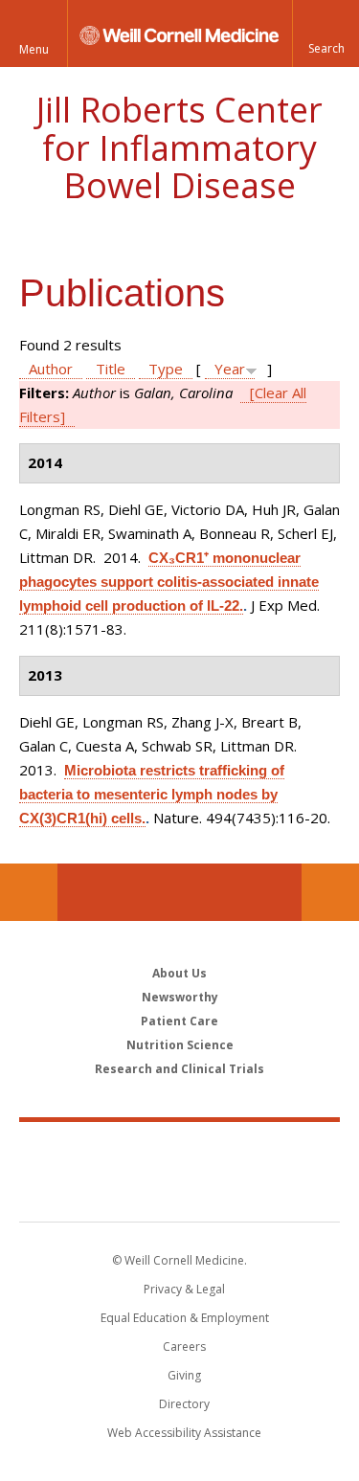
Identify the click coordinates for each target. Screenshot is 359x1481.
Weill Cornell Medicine (180, 1150)
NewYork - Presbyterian (179, 1190)
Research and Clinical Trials (179, 1069)
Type (165, 368)
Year (229, 368)
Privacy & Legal (184, 1289)
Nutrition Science (180, 1045)
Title (110, 368)
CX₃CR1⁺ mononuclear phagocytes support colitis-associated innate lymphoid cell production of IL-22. (169, 582)
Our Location (28, 892)
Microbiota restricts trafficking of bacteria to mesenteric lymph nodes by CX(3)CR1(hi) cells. (151, 794)
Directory (184, 1404)
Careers (184, 1346)
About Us (179, 973)
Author (51, 368)
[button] (325, 33)
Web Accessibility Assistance (184, 1433)
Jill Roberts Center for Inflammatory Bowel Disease (179, 147)
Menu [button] (34, 49)
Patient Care (179, 1021)
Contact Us (330, 892)
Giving (184, 1375)
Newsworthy (180, 997)
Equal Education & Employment (185, 1318)
